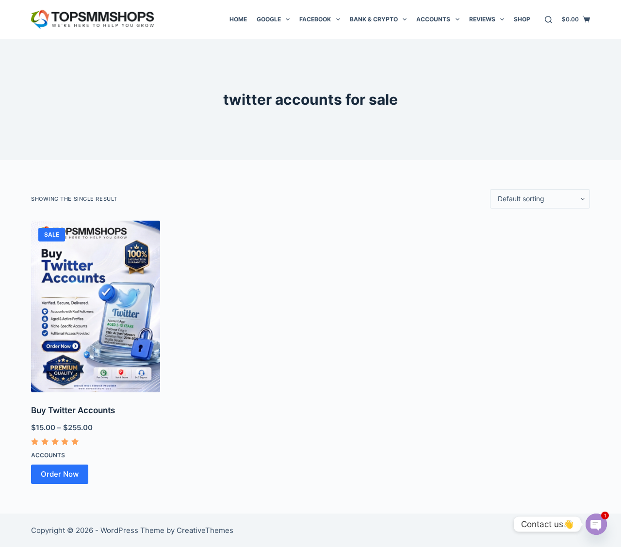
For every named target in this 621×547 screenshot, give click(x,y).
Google (269, 19)
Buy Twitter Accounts (73, 410)
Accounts (433, 19)
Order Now (60, 474)
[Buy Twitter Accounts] (95, 306)
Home (238, 19)
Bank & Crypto (374, 19)
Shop (522, 19)
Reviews (482, 19)
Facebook (315, 19)
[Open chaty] (596, 524)
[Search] (548, 19)
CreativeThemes (205, 530)
